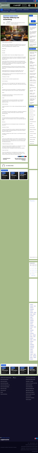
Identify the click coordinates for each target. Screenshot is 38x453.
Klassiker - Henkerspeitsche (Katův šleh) (32, 62)
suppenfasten (32, 344)
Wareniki (35, 357)
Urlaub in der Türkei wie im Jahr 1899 (31, 383)
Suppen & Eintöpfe (7, 9)
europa (35, 312)
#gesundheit (16, 22)
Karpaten (31, 123)
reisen (34, 336)
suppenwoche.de (13, 11)
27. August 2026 (32, 371)
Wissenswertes (3, 172)
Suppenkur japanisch (33, 82)
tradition (31, 354)
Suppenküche (32, 131)
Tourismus (31, 135)
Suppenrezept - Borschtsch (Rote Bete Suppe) (33, 77)
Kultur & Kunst (32, 125)
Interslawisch (28, 381)
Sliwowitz (31, 381)
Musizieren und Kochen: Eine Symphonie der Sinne (31, 444)
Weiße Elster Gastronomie (29, 390)
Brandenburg (31, 309)
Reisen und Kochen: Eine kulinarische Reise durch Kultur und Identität (29, 446)
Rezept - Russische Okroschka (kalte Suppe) (32, 59)
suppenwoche (5, 439)
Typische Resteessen (33, 137)
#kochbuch (20, 22)
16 (33, 270)
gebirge (31, 317)
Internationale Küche (33, 121)
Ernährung (13, 9)
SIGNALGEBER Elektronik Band (30, 379)
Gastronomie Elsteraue (4, 381)
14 (30, 270)
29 (32, 273)
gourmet (31, 323)
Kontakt (2, 392)
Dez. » (34, 275)
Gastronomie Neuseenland (4, 379)
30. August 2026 (4, 371)
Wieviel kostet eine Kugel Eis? (30, 392)
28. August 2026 (23, 371)
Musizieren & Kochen (4, 11)
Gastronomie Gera (3, 390)
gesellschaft (31, 320)
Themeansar (14, 447)
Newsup (11, 447)
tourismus (31, 352)
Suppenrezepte (32, 346)
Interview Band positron (29, 386)
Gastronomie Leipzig (3, 388)
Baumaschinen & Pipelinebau (30, 397)
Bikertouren (31, 307)
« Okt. (32, 275)
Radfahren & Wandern (33, 129)
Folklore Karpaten (28, 399)
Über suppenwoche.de (34, 451)
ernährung (31, 312)
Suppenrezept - (32, 52)
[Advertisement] (33, 157)
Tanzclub (31, 349)
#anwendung (13, 22)
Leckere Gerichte (22, 172)
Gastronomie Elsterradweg (4, 383)
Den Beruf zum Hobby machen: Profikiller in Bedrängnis (33, 45)
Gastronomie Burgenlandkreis (5, 386)
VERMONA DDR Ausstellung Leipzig (6, 377)
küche (31, 328)
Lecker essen (31, 333)
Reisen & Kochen (19, 9)
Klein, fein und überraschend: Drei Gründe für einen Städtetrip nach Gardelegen (20, 159)
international (31, 325)
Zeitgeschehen (3, 173)
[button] (35, 10)
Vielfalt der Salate (32, 139)
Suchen (31, 15)
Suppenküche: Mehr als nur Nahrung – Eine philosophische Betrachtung (29, 449)
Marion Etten (9, 21)
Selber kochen (26, 9)
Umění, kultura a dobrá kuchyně (30, 377)
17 (35, 270)
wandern (31, 357)
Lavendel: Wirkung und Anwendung (6, 159)
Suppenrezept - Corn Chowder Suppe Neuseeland (33, 99)
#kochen (23, 22)
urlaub (34, 354)
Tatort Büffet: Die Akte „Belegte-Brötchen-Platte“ (33, 37)
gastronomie (31, 315)
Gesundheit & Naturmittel (32, 119)
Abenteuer (31, 304)
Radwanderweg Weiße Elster (30, 388)
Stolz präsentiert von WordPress (4, 447)
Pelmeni (31, 336)
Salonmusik (31, 341)
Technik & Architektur (33, 133)
